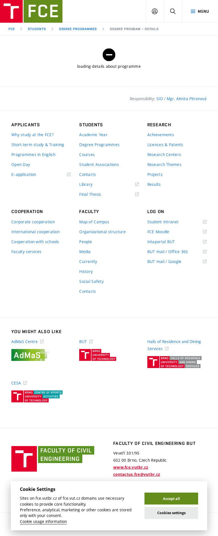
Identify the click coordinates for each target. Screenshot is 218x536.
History (86, 271)
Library (94, 184)
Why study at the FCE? (32, 134)
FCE (12, 29)
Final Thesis (98, 194)
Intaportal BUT (169, 242)
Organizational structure (102, 231)
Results (154, 184)
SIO (160, 98)
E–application (32, 174)
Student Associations (99, 164)
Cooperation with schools (35, 241)
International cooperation (35, 231)
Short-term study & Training (37, 144)
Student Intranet (171, 222)
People (85, 241)
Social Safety (91, 281)
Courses (87, 154)
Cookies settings (171, 512)
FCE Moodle (166, 232)
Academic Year (93, 134)
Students (37, 29)
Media (85, 251)
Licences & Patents (165, 144)
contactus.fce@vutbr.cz (136, 474)
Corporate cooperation (33, 221)
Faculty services (26, 251)
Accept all (171, 498)
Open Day (20, 164)
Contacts (87, 174)
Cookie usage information (43, 521)
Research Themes (164, 164)
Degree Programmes (78, 29)
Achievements (160, 134)
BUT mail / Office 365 (176, 252)
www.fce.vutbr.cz (130, 467)
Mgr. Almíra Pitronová (187, 98)
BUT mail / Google (172, 261)
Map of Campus (94, 221)
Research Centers (164, 154)
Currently (88, 261)
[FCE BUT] (31, 11)
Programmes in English (33, 154)
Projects (155, 174)
